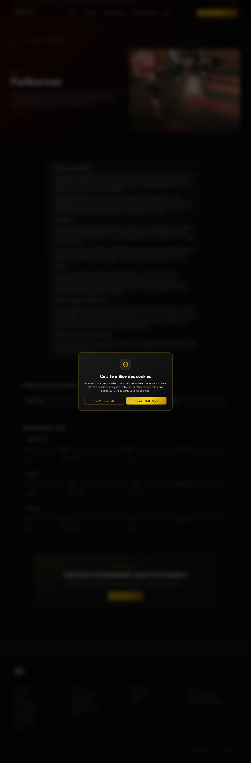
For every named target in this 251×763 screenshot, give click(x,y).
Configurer (104, 400)
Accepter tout (146, 400)
